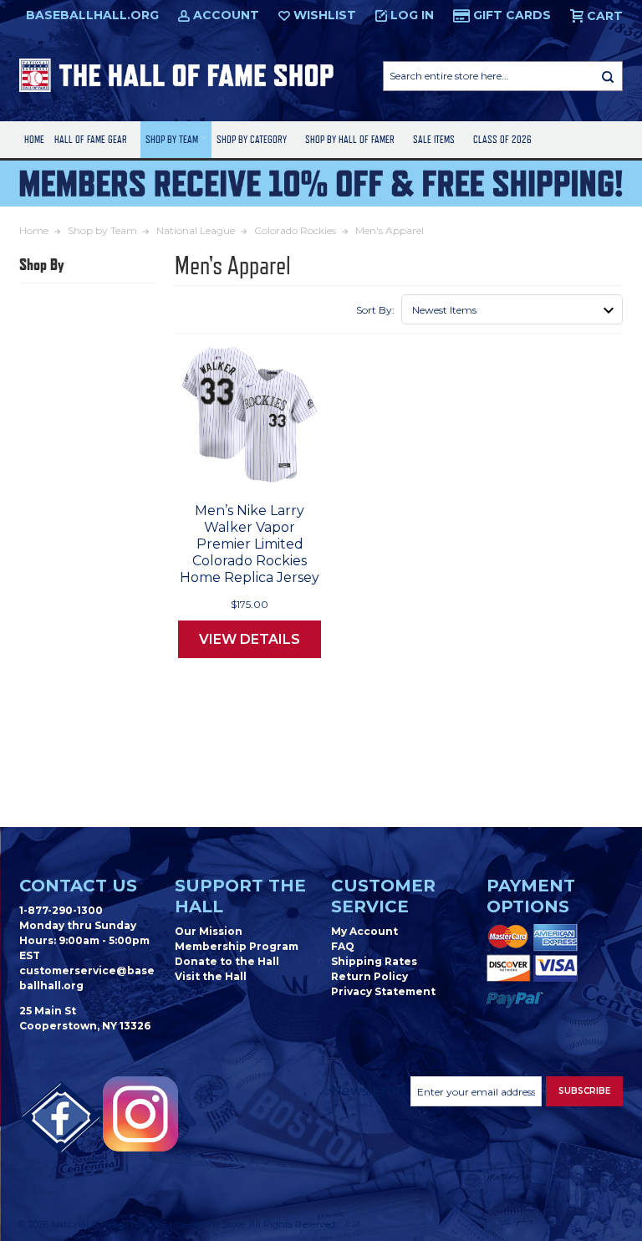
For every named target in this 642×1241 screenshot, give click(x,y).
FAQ (342, 946)
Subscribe (584, 1090)
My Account (364, 931)
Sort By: (375, 310)
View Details (249, 639)
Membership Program (236, 946)
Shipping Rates (374, 961)
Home (34, 139)
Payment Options (531, 896)
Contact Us (78, 886)
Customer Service (383, 896)
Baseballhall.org (92, 15)
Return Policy (369, 976)
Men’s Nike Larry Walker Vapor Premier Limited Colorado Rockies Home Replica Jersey (249, 544)
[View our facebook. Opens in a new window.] (61, 1118)
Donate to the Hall (227, 961)
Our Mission (208, 931)
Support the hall (240, 896)
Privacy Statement (383, 991)
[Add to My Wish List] (276, 468)
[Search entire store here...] (608, 76)
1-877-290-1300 (61, 910)
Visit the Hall (211, 976)
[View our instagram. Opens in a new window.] (140, 1114)
